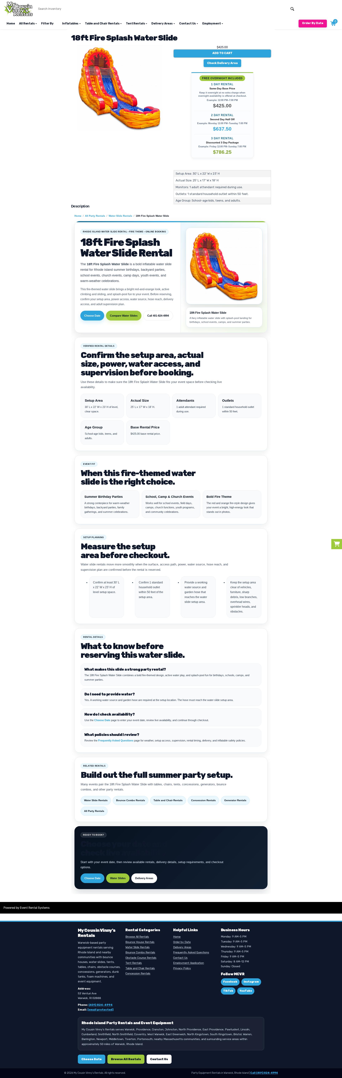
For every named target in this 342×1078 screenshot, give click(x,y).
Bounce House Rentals (139, 942)
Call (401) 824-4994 (264, 1072)
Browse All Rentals (137, 936)
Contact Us (180, 957)
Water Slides (118, 878)
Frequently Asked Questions (115, 740)
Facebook (230, 981)
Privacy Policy (182, 968)
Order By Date (312, 23)
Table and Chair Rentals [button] (102, 23)
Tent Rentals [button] (135, 23)
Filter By (47, 23)
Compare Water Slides (124, 315)
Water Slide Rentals (120, 215)
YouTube (246, 990)
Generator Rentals (235, 800)
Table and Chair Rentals (168, 800)
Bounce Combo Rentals (130, 800)
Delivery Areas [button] (162, 23)
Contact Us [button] (187, 23)
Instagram (251, 981)
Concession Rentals (203, 800)
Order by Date (182, 942)
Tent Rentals (133, 963)
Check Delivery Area (222, 63)
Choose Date (92, 315)
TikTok (228, 990)
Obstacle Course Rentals (140, 957)
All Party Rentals (95, 215)
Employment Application (188, 963)
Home (11, 23)
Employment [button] (211, 23)
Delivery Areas (144, 878)
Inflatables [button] (70, 23)
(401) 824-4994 (101, 1004)
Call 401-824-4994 (158, 315)
